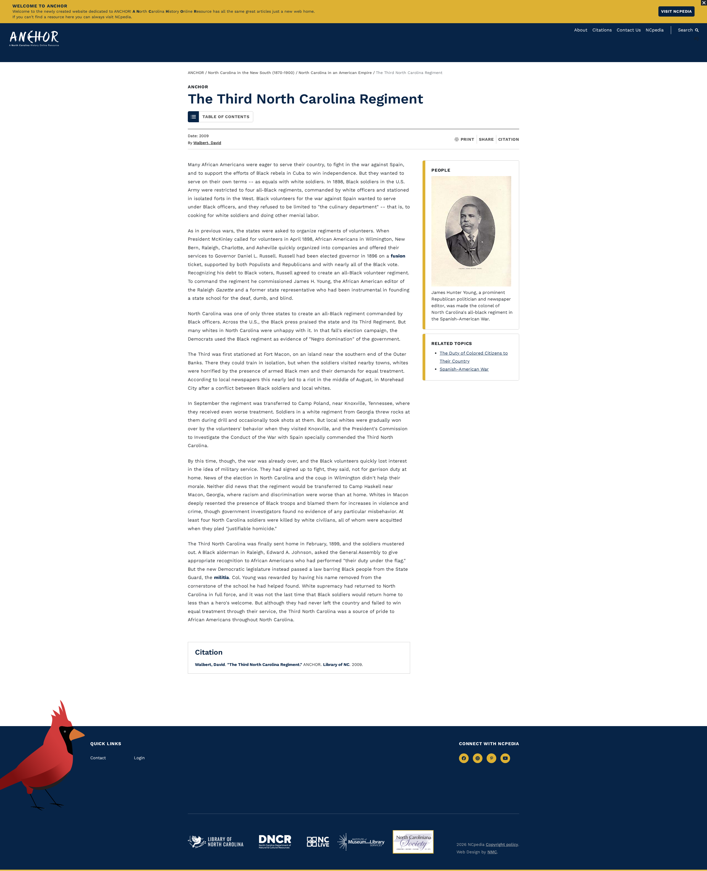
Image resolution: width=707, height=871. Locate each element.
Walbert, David (207, 142)
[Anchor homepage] (34, 38)
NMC (492, 851)
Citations (602, 30)
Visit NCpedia (676, 11)
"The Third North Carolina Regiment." (264, 664)
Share (486, 139)
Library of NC (336, 664)
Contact (98, 757)
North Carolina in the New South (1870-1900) (251, 72)
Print (467, 139)
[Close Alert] (704, 3)
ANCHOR (196, 72)
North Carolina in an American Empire (335, 72)
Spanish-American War (464, 369)
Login (139, 757)
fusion (398, 256)
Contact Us (629, 30)
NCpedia (655, 30)
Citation (508, 139)
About (580, 30)
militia (221, 577)
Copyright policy (502, 844)
